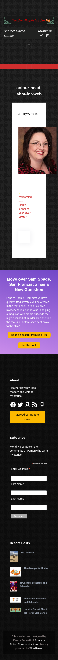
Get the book (29, 345)
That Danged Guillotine (36, 568)
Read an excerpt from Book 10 (29, 334)
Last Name (17, 498)
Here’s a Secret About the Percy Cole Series (35, 611)
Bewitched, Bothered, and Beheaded (33, 584)
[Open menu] (29, 45)
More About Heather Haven (27, 417)
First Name (17, 484)
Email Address (20, 469)
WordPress (35, 648)
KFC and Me (27, 552)
